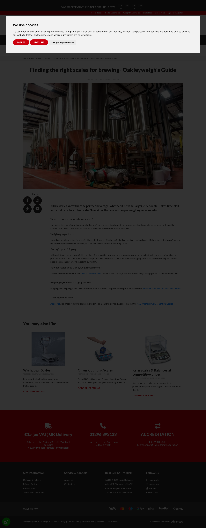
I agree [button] (21, 42)
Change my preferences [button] (62, 42)
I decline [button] (39, 42)
